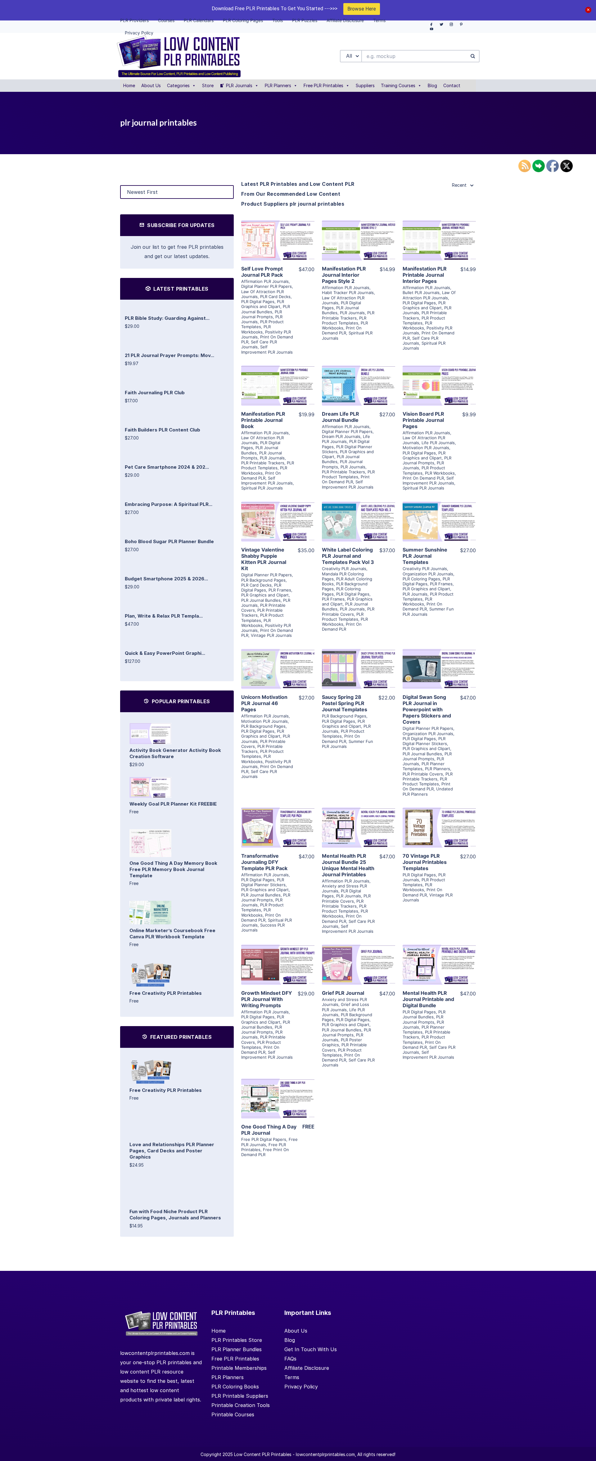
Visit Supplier (277, 249)
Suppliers (365, 85)
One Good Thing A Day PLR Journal (268, 1130)
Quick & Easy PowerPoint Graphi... (165, 653)
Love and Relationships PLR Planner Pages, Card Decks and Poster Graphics (171, 1151)
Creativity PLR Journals (344, 568)
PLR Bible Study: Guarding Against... (167, 318)
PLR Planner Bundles (236, 1349)
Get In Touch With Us (310, 1349)
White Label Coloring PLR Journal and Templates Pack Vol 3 (348, 556)
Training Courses (398, 85)
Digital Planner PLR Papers (266, 286)
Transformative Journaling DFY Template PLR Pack (264, 862)
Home (129, 85)
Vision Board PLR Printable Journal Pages (423, 420)
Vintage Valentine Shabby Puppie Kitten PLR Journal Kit (263, 559)
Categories (178, 85)
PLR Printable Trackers (348, 315)
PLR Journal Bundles (265, 309)
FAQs (290, 1359)
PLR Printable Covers (348, 611)
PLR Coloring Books (235, 1386)
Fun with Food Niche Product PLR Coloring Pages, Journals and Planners (175, 1215)
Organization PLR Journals (428, 573)
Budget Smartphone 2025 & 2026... (166, 579)
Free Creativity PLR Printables (165, 993)
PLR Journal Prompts (261, 314)
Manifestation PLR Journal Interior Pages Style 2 (344, 275)
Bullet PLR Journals (421, 292)
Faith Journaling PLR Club (155, 392)
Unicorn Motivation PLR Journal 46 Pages (264, 703)
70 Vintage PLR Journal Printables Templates (425, 862)
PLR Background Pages (263, 580)
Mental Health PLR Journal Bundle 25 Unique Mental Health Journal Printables (348, 865)
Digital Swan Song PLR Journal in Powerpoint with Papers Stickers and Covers (427, 709)
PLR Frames (280, 590)
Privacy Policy (301, 1386)
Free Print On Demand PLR (265, 1152)
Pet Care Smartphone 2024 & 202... (167, 467)
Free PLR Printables (323, 85)
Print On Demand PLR (342, 330)
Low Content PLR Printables (262, 1454)
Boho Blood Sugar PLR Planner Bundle (169, 541)
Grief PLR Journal (343, 993)
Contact (451, 85)
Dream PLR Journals (341, 436)
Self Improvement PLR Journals (267, 349)
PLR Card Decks (275, 296)
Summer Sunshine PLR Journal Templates (425, 556)
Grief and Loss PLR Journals (345, 1007)
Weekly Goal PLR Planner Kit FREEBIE (173, 804)
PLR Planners (278, 85)
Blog (432, 85)
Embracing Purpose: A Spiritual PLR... (168, 504)
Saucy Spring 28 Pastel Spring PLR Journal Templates (344, 703)
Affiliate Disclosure (306, 1368)
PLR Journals (239, 85)
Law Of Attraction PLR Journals (429, 295)
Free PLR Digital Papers (263, 1139)
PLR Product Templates (344, 320)
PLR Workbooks (256, 329)
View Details (277, 231)
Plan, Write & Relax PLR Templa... (164, 616)
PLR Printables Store (236, 1340)
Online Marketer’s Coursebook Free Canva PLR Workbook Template (172, 933)
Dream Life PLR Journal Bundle (340, 417)
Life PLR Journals (346, 439)
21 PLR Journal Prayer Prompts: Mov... (169, 355)
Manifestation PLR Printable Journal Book (263, 420)
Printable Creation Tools (240, 1405)
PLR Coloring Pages (421, 578)
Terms (291, 1377)
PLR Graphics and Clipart (262, 304)
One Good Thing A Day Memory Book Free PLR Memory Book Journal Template (173, 869)
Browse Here (361, 9)
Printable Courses (232, 1414)
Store (208, 85)
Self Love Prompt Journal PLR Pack (262, 272)
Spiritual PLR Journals (262, 487)
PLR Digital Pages (257, 301)
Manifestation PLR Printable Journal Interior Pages (425, 275)
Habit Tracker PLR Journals (348, 292)
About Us (151, 85)
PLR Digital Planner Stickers (425, 741)
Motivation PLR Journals (426, 447)
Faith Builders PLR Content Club (162, 430)
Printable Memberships (239, 1368)
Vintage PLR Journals (271, 635)
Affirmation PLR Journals (265, 281)
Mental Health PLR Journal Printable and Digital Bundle (428, 999)
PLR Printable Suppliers (239, 1396)
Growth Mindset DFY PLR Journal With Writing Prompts (266, 999)
